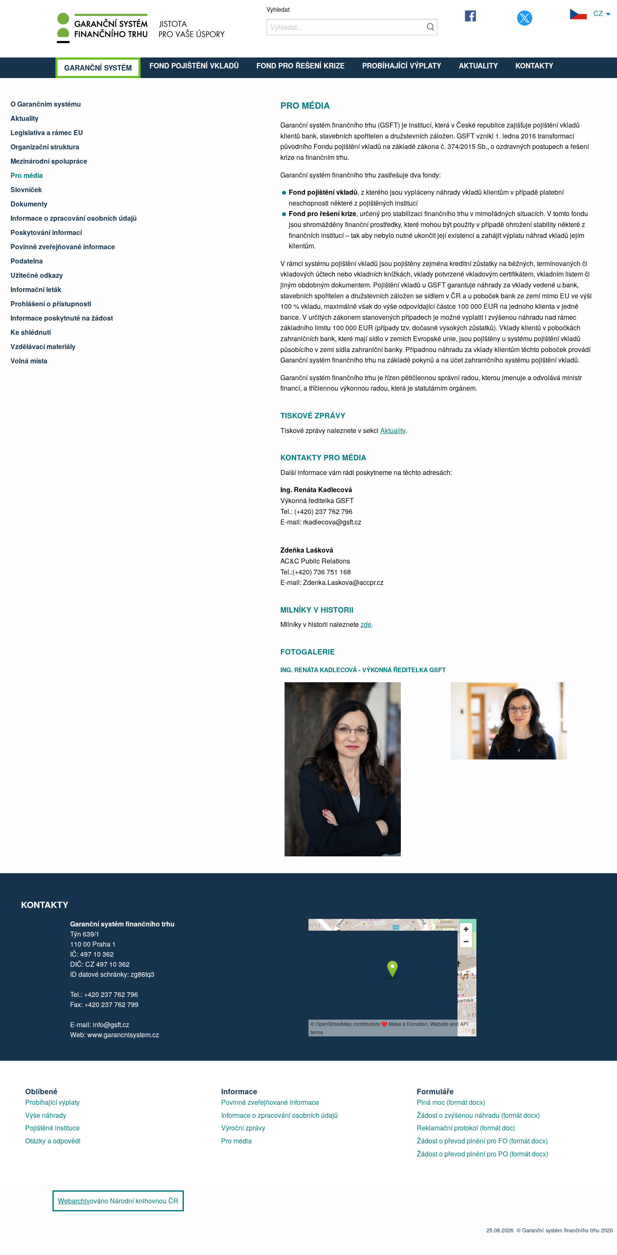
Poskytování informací (46, 232)
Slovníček (26, 189)
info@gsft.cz (111, 1024)
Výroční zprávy (243, 1127)
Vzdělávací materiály (43, 346)
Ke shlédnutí (30, 332)
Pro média (26, 175)
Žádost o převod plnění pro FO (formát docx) (482, 1140)
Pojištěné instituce (52, 1127)
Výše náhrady (45, 1115)
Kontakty (534, 65)
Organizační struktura (44, 146)
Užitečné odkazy (36, 275)
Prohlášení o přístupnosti (50, 303)
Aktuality (478, 65)
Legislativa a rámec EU (46, 132)
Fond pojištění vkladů (194, 65)
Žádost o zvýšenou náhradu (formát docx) (478, 1115)
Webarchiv (74, 1200)
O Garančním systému (45, 104)
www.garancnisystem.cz (122, 1034)
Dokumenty (28, 204)
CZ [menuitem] (595, 13)
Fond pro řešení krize (300, 65)
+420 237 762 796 (111, 994)
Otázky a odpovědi (53, 1140)
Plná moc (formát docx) (451, 1102)
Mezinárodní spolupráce (48, 161)
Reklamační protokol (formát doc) (466, 1127)
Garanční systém (98, 68)
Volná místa (28, 360)
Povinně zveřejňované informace (62, 246)
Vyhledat (278, 9)
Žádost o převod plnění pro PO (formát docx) (482, 1153)
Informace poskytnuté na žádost (61, 318)
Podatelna (26, 261)
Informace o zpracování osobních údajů (73, 218)
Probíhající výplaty (401, 65)
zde (366, 624)
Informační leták (35, 289)
